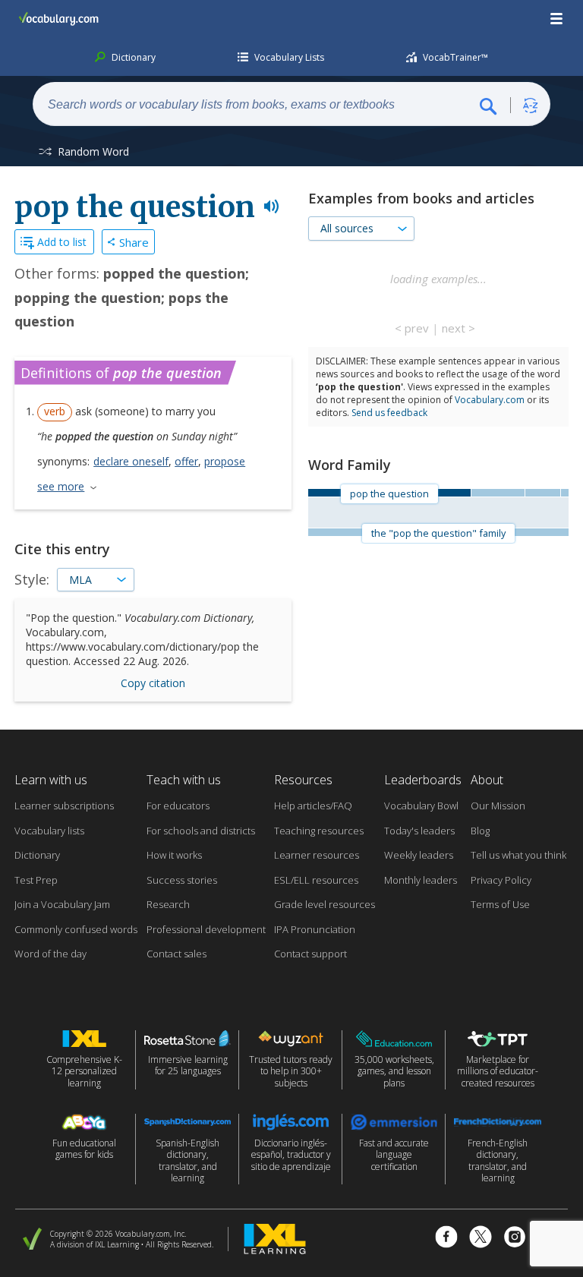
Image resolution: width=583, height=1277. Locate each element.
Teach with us (184, 779)
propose (224, 461)
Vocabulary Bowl (421, 805)
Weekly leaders (418, 855)
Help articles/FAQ (313, 805)
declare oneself (131, 461)
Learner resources (316, 855)
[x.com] (480, 1238)
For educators (178, 805)
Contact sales (176, 953)
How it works (174, 855)
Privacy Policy (501, 880)
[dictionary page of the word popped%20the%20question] (498, 493)
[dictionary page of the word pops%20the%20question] (564, 493)
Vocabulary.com (490, 399)
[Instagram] (514, 1238)
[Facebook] (446, 1238)
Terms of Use (500, 904)
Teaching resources (319, 830)
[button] (557, 19)
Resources (303, 779)
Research (168, 904)
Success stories (182, 880)
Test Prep (36, 880)
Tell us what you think (518, 855)
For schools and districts (201, 830)
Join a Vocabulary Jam (62, 904)
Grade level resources (324, 904)
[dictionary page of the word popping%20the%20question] (542, 493)
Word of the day (50, 953)
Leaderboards (423, 779)
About (487, 779)
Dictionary (37, 855)
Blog (480, 830)
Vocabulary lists (49, 830)
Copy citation (153, 683)
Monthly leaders (420, 880)
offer (186, 461)
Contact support (310, 953)
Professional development (206, 929)
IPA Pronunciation (314, 929)
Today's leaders (419, 830)
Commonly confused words (75, 929)
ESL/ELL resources (316, 880)
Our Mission (498, 805)
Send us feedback (389, 412)
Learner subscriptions (64, 805)
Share (134, 242)
